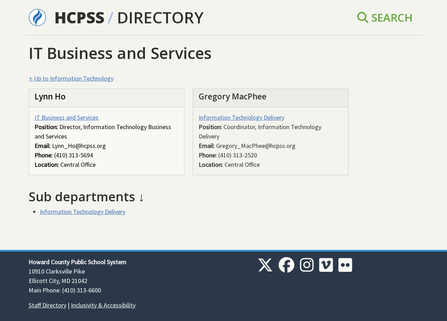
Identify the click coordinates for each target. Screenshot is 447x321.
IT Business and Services (66, 117)
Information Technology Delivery (241, 117)
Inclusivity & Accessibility (103, 305)
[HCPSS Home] (37, 17)
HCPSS (79, 17)
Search (390, 17)
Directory (160, 17)
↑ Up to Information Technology (71, 78)
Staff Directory (47, 305)
